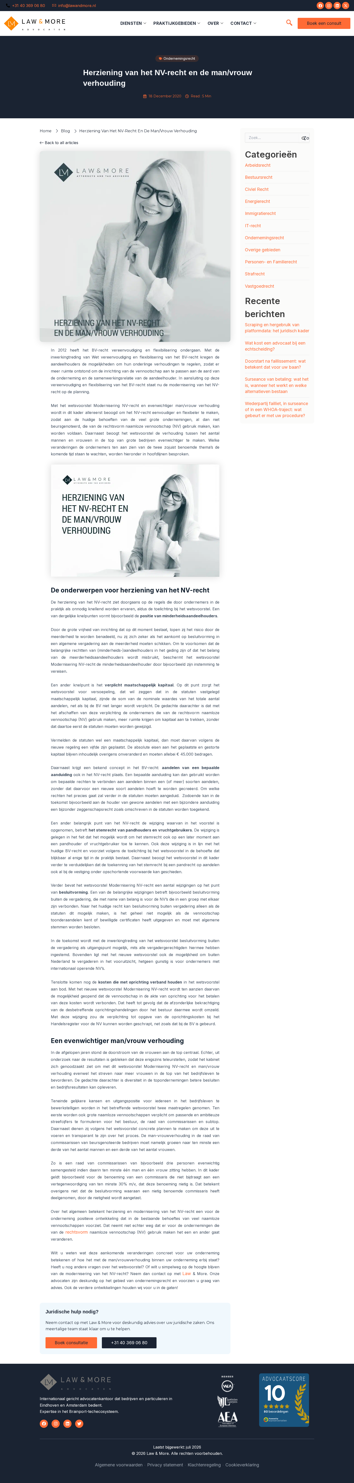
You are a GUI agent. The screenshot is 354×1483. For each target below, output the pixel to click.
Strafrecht (255, 273)
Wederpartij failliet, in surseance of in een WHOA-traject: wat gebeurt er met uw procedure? (276, 409)
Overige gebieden (262, 249)
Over (213, 23)
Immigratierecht (260, 213)
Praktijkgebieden (174, 23)
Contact (241, 23)
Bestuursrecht (258, 177)
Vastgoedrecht (259, 286)
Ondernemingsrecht (264, 237)
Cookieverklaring (242, 1464)
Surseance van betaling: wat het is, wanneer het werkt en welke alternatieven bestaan (276, 385)
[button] (289, 23)
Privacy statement (165, 1464)
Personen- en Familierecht (271, 261)
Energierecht (257, 201)
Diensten (131, 23)
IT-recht (253, 225)
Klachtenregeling (204, 1464)
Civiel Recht (257, 189)
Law (186, 1273)
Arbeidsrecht (257, 165)
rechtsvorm (77, 1232)
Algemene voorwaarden (119, 1464)
